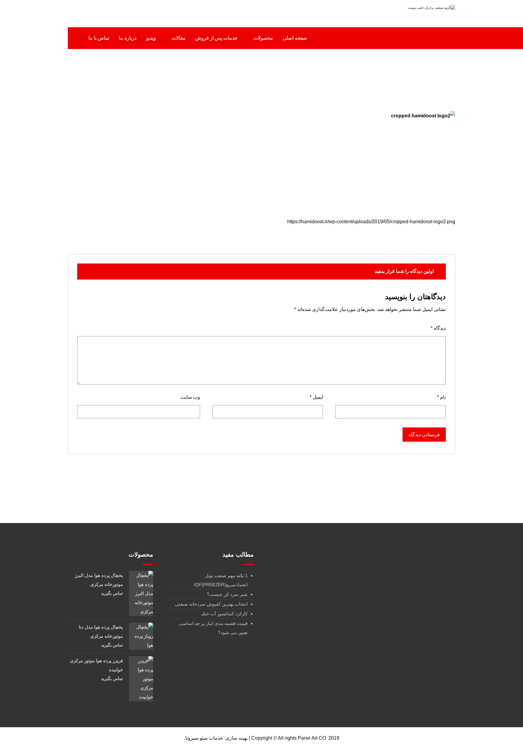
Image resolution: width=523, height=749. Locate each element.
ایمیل (316, 397)
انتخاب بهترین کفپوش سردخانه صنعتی (211, 604)
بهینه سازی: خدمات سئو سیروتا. (216, 738)
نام (441, 397)
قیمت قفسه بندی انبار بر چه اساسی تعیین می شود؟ (213, 628)
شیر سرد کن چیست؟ (227, 594)
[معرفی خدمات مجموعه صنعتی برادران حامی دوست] (417, 11)
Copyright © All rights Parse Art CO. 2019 (295, 738)
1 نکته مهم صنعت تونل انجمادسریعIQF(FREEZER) (221, 580)
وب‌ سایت (190, 397)
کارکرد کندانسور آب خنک (224, 613)
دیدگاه (438, 328)
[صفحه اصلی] (304, 78)
